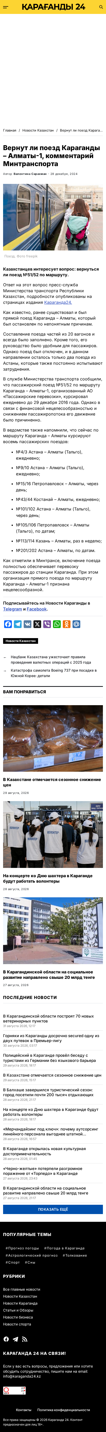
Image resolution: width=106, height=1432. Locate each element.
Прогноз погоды (23, 1248)
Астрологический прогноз (33, 1255)
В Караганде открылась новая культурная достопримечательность (44, 1151)
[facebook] (6, 1339)
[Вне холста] (5, 7)
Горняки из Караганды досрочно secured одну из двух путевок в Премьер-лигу (51, 1038)
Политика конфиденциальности (63, 1410)
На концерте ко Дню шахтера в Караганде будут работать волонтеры (48, 878)
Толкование (76, 1255)
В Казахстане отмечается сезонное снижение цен (52, 1075)
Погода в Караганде (66, 1248)
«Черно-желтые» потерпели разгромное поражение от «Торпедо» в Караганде (42, 1171)
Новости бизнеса (18, 1317)
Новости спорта (17, 1324)
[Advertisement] (53, 70)
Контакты (23, 1410)
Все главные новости (21, 1289)
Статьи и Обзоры (18, 1310)
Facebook (37, 609)
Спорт (14, 1262)
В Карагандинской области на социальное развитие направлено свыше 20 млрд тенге (49, 974)
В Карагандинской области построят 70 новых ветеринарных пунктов (48, 1018)
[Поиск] (101, 7)
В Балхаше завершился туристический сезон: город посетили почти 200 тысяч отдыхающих (48, 1092)
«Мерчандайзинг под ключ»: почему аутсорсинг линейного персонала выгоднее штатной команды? (50, 1131)
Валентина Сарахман (30, 174)
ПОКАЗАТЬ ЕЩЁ (53, 1209)
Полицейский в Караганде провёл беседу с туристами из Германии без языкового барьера (49, 1058)
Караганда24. (58, 302)
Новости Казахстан (21, 641)
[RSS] (25, 1339)
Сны (32, 1262)
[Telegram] (15, 1339)
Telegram (12, 609)
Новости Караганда (20, 1303)
